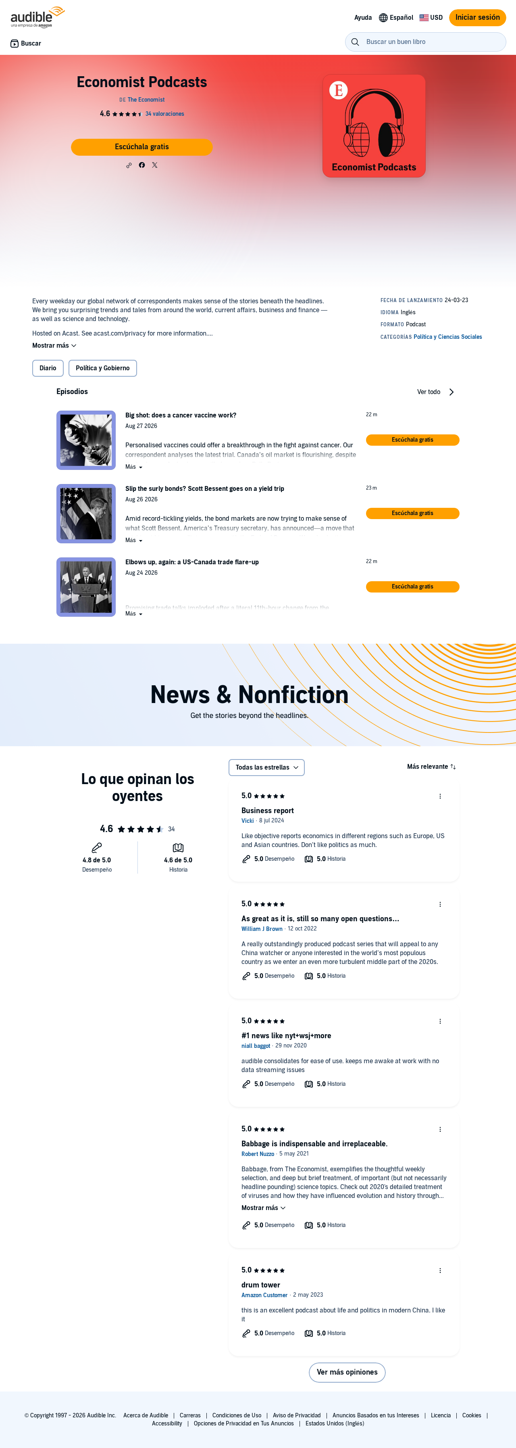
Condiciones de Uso (236, 1415)
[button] (129, 165)
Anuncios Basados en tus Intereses (376, 1415)
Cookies (471, 1415)
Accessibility (167, 1423)
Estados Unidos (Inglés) (335, 1423)
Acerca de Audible (145, 1415)
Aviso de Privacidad (297, 1415)
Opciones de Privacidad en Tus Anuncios (244, 1423)
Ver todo (428, 392)
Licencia (441, 1415)
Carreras (190, 1415)
